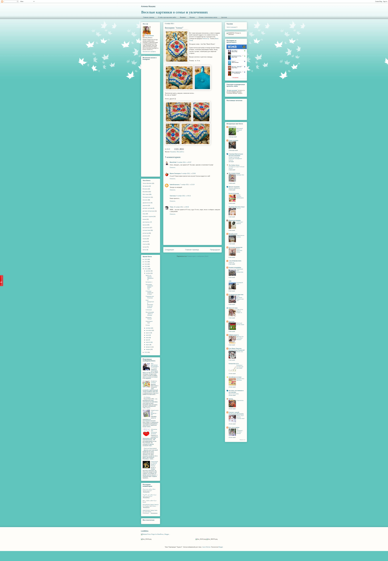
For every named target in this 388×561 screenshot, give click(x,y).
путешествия (146, 230)
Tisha (171, 207)
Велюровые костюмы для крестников (239, 367)
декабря (148, 271)
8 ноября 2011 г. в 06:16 (183, 196)
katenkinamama (175, 184)
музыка (145, 225)
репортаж (145, 233)
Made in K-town (233, 308)
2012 (146, 266)
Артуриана (146, 186)
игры (144, 214)
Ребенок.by (205, 38)
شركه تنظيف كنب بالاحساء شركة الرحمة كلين (149, 495)
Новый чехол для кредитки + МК (154, 412)
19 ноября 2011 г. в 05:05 (181, 207)
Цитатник (224, 17)
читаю (144, 247)
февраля (148, 347)
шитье (144, 249)
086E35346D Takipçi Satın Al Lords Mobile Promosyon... (150, 512)
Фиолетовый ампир (234, 393)
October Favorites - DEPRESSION (240, 196)
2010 (146, 352)
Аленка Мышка (149, 35)
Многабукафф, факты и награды (150, 314)
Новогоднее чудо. (149, 322)
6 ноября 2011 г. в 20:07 (184, 162)
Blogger (220, 547)
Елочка (148, 325)
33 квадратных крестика (236, 294)
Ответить (172, 167)
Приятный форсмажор (150, 448)
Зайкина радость (234, 335)
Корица (231, 399)
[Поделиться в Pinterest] (183, 149)
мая (147, 340)
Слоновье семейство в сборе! (149, 292)
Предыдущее (215, 250)
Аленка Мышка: (148, 6)
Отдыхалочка (239, 400)
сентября (149, 330)
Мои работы (180, 151)
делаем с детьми (147, 208)
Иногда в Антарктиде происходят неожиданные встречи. (235, 159)
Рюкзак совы (239, 351)
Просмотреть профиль (149, 51)
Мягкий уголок (233, 234)
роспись (145, 236)
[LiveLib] (237, 78)
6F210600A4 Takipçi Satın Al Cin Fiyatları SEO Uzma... (150, 505)
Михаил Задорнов (234, 187)
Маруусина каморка (235, 220)
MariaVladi (173, 162)
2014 (146, 261)
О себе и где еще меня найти (167, 17)
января (148, 349)
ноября (148, 273)
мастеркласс (146, 222)
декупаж (145, 205)
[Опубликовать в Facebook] (181, 149)
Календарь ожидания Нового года (149, 287)
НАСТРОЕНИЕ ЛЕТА (235, 261)
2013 (146, 264)
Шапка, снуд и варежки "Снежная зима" (240, 417)
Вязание (192, 17)
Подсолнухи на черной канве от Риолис (154, 464)
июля (147, 335)
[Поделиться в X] (179, 149)
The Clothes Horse (234, 165)
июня (147, 337)
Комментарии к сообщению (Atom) (197, 256)
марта (148, 344)
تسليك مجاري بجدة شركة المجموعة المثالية (149, 489)
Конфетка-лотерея (154, 381)
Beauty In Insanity (234, 193)
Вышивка (183, 17)
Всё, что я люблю (234, 427)
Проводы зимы (240, 174)
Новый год (231, 262)
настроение (146, 227)
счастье (145, 244)
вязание (145, 200)
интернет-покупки (148, 216)
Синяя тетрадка (233, 140)
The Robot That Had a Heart (237, 207)
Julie (230, 281)
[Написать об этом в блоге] (177, 149)
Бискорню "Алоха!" (149, 318)
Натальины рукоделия (235, 247)
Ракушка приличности (234, 188)
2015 (146, 259)
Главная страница (148, 17)
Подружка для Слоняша (150, 297)
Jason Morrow (206, 547)
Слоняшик (149, 310)
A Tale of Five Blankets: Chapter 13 (239, 311)
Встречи (145, 189)
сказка (144, 238)
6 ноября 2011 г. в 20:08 (188, 173)
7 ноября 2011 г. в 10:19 (187, 184)
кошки (144, 219)
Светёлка (231, 321)
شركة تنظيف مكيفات (151, 500)
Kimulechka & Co (234, 363)
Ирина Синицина (175, 173)
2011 (146, 269)
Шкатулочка (232, 127)
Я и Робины (147, 397)
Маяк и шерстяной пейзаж (239, 250)
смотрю (145, 241)
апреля (148, 342)
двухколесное (147, 202)
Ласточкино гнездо (234, 173)
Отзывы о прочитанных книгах (208, 17)
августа (148, 333)
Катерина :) (149, 282)
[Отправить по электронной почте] (175, 149)
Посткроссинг (146, 197)
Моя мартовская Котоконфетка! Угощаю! (154, 366)
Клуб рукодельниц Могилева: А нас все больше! (150, 304)
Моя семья (146, 194)
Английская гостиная (235, 377)
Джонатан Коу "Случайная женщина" (240, 338)
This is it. (238, 208)
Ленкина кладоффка (235, 267)
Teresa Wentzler (147, 183)
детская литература (148, 211)
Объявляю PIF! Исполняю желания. (154, 431)
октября (148, 328)
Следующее (169, 250)
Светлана (173, 196)
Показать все (242, 439)
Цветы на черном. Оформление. (149, 277)
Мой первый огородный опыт (239, 130)
